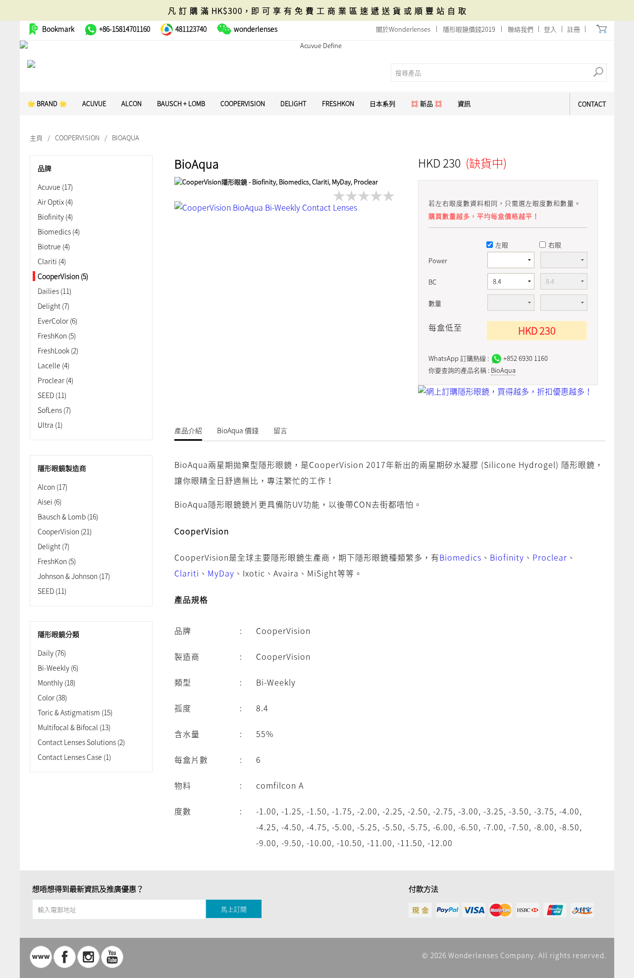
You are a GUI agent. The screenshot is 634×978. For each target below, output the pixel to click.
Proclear (55, 380)
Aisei (49, 502)
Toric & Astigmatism (75, 712)
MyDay (221, 573)
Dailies (54, 291)
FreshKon (338, 103)
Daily (52, 653)
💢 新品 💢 (426, 103)
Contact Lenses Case (74, 757)
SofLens (54, 410)
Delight (293, 103)
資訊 (464, 103)
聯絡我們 (520, 29)
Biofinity (55, 217)
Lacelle (53, 365)
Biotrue (54, 246)
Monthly (56, 683)
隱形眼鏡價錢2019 (469, 29)
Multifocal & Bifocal (74, 727)
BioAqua (503, 370)
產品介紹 (188, 430)
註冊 (573, 29)
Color (52, 697)
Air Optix (55, 202)
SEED (52, 395)
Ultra (50, 425)
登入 (550, 29)
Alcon (131, 103)
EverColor (57, 321)
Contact (592, 104)
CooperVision (242, 103)
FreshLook (58, 350)
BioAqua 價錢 (238, 430)
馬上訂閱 (234, 909)
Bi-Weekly (58, 668)
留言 (280, 430)
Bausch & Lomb (68, 516)
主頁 (36, 137)
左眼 (501, 244)
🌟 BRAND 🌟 (47, 103)
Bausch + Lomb (181, 103)
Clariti (52, 261)
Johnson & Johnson (74, 576)
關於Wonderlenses (403, 29)
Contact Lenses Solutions (81, 742)
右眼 (554, 244)
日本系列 (382, 103)
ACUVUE (94, 103)
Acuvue (55, 187)
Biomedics (59, 231)
